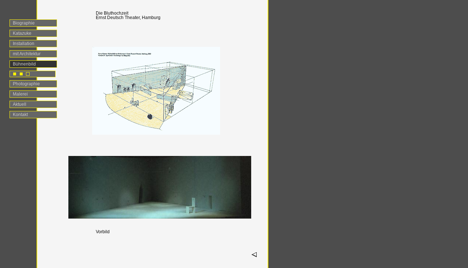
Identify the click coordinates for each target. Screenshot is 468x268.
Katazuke (22, 33)
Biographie (24, 23)
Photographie (26, 83)
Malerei (20, 94)
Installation (23, 43)
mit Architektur (27, 53)
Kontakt (20, 114)
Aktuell (19, 104)
